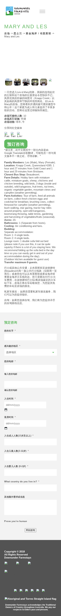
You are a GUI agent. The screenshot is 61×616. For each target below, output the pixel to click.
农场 (7, 33)
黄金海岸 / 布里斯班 (38, 33)
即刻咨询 (30, 530)
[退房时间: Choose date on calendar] (5, 428)
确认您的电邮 (10, 390)
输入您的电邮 (10, 374)
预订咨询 (15, 144)
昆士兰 (18, 33)
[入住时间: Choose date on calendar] (5, 410)
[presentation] (8, 82)
